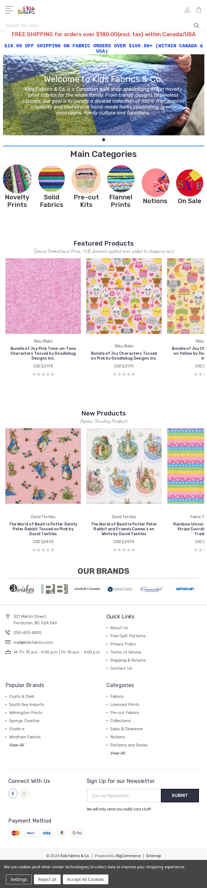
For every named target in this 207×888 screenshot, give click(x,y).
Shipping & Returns (128, 660)
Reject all (47, 879)
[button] (17, 179)
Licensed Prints (124, 704)
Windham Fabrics (25, 737)
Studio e (17, 728)
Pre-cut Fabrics (124, 712)
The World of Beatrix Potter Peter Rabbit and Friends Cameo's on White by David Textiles (124, 529)
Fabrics (117, 696)
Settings (19, 879)
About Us (119, 627)
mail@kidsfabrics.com (33, 642)
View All (16, 745)
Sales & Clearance (126, 728)
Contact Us (121, 668)
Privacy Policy (123, 644)
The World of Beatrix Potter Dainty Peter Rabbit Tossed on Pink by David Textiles (43, 529)
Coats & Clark (21, 696)
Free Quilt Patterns (128, 636)
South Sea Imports (26, 704)
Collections (120, 720)
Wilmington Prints (25, 712)
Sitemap (153, 856)
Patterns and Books (129, 745)
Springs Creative (24, 720)
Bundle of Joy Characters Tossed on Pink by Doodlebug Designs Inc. (124, 356)
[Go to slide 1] (103, 139)
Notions (117, 737)
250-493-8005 (27, 632)
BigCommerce (128, 856)
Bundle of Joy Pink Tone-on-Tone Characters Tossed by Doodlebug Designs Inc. (43, 353)
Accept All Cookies (85, 879)
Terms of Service (126, 652)
